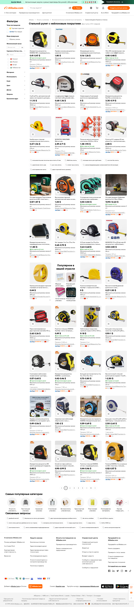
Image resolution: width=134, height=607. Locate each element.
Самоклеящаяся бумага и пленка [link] (96, 20)
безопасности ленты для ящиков (34, 518)
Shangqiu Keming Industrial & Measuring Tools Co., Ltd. (40, 66)
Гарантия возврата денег (38, 546)
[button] (70, 8)
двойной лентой (14, 518)
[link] (131, 587)
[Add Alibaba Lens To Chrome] (35, 586)
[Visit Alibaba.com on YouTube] (126, 571)
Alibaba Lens (15, 586)
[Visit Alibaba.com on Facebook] (109, 571)
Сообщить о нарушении (90, 567)
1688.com (45, 595)
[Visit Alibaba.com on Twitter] (117, 571)
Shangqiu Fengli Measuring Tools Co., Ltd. (91, 62)
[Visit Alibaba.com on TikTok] (130, 571)
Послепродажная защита (38, 556)
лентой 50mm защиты (106, 518)
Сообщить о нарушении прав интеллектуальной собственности (92, 561)
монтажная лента (14, 527)
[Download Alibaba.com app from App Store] (107, 586)
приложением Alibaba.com (89, 586)
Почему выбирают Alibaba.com (14, 542)
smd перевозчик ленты (39, 169)
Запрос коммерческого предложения (64, 549)
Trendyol (89, 595)
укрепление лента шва (39, 165)
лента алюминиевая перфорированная (37, 527)
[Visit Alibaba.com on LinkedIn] (113, 571)
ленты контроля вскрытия (112, 527)
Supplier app (60, 586)
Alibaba (31, 20)
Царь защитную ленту (75, 523)
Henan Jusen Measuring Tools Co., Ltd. (91, 152)
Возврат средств (88, 556)
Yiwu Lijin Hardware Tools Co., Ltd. (91, 210)
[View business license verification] (86, 604)
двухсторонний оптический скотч (65, 527)
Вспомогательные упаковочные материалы (67, 20)
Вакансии (7, 556)
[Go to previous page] (61, 488)
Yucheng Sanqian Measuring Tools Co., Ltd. (40, 150)
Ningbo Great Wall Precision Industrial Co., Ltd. (40, 107)
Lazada (67, 595)
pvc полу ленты (56, 165)
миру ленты (91, 523)
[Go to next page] (95, 488)
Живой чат (85, 548)
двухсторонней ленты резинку (61, 169)
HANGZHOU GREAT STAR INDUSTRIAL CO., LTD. (65, 153)
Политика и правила (37, 566)
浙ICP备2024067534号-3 (120, 604)
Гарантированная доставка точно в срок (39, 551)
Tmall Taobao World (56, 595)
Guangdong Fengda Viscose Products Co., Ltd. (40, 296)
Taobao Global (75, 595)
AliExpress (37, 595)
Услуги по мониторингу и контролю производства (38, 561)
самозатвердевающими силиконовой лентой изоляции (101, 165)
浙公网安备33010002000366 (101, 604)
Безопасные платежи (37, 542)
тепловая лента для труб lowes (92, 160)
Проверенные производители (66, 544)
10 (91, 488)
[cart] (97, 8)
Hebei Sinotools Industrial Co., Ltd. (116, 109)
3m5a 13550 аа (105, 523)
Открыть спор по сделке (90, 552)
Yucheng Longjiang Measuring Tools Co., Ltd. (65, 107)
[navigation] (15, 254)
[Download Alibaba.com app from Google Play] (123, 586)
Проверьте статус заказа (116, 552)
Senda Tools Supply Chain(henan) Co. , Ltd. (40, 208)
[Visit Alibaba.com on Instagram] (122, 571)
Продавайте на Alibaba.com (117, 544)
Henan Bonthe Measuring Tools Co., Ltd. (116, 150)
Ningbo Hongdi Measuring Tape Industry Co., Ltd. (65, 208)
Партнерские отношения (116, 562)
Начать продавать (114, 548)
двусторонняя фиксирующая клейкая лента (63, 518)
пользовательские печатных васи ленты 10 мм (46, 160)
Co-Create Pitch (9, 546)
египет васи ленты (73, 165)
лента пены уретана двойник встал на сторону (23, 523)
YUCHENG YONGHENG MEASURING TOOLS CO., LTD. (116, 63)
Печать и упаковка (43, 20)
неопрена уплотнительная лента (53, 523)
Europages (97, 595)
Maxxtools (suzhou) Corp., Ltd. (64, 62)
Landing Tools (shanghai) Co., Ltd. (91, 107)
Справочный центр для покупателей (90, 543)
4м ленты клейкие (88, 518)
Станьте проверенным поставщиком (115, 557)
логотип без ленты (113, 160)
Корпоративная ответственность (10, 551)
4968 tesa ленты (72, 160)
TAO (83, 595)
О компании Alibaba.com (13, 538)
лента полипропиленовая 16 (90, 527)
